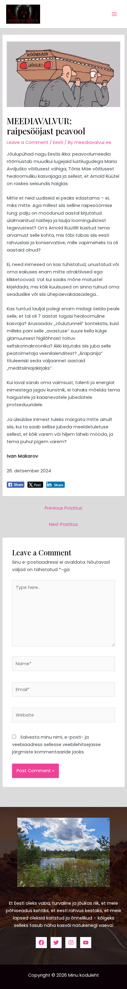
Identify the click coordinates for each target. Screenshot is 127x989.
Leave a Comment (27, 142)
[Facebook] (41, 942)
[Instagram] (70, 942)
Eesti (58, 142)
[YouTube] (85, 942)
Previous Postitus (63, 508)
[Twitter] (56, 942)
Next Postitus (63, 524)
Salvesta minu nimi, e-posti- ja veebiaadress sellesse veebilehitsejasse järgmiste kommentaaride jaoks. (56, 744)
